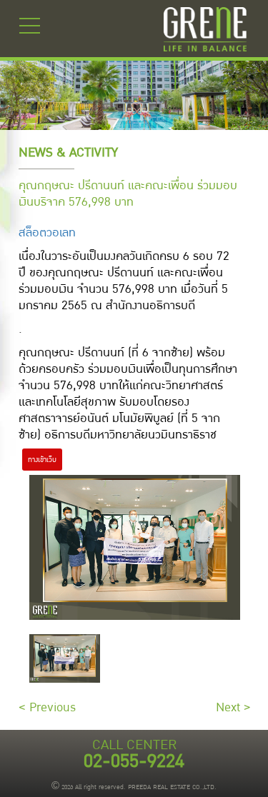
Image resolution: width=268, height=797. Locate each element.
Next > (233, 707)
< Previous (47, 707)
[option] (64, 658)
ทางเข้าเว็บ (42, 459)
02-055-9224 (134, 761)
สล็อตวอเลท (47, 232)
